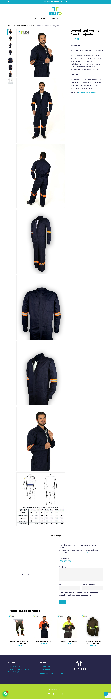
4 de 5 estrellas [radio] (67, 561)
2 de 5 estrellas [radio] (62, 561)
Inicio (9, 26)
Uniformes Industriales (21, 26)
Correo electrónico (89, 584)
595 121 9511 (46, 666)
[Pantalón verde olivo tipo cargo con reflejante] (19, 626)
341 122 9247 (46, 670)
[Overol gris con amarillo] (68, 626)
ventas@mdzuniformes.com (52, 673)
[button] (80, 18)
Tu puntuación (64, 558)
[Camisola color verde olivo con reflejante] (92, 626)
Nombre (62, 584)
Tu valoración (64, 567)
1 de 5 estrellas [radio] (60, 561)
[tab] (55, 535)
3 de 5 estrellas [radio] (65, 561)
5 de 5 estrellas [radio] (70, 561)
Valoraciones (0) (55, 536)
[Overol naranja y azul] (44, 626)
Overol (33, 26)
